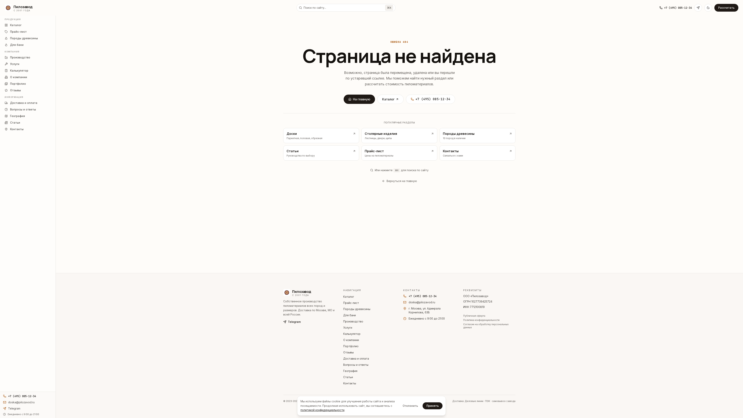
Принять (432, 405)
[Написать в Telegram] (698, 8)
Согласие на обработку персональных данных (486, 326)
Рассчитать (726, 7)
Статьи (348, 377)
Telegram (294, 321)
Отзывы (348, 352)
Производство (353, 321)
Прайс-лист (351, 302)
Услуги (347, 327)
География (350, 371)
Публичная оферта (474, 315)
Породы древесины (356, 309)
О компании (351, 340)
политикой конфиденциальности (322, 410)
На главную (361, 99)
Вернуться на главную (402, 181)
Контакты (349, 383)
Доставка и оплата (356, 358)
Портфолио (351, 346)
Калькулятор (351, 333)
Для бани (349, 315)
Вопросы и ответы (355, 364)
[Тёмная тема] (708, 8)
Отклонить (410, 405)
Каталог (388, 99)
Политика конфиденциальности (481, 320)
